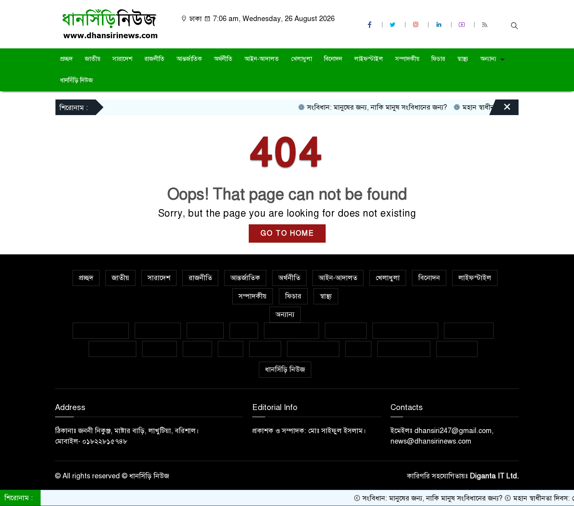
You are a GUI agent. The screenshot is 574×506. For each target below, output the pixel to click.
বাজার (197, 348)
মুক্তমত (265, 348)
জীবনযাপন (345, 330)
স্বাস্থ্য (462, 59)
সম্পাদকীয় (407, 59)
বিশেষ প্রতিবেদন (101, 330)
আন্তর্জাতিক (189, 59)
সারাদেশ (122, 59)
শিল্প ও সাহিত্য (403, 348)
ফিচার (438, 59)
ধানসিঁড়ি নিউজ (76, 80)
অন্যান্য (488, 59)
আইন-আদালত (261, 59)
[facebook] (370, 24)
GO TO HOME (287, 233)
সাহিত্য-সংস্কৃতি (313, 348)
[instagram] (416, 24)
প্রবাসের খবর (112, 348)
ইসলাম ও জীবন (291, 330)
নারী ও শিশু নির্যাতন (405, 330)
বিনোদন (333, 59)
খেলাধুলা (301, 59)
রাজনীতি (154, 59)
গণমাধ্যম (205, 330)
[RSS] (485, 24)
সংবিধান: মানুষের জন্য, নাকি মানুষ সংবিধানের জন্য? (366, 107)
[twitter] (393, 24)
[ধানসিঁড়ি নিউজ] (109, 24)
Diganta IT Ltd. (494, 476)
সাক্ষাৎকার (456, 348)
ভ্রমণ (230, 348)
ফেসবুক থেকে (468, 330)
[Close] (500, 109)
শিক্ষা (358, 348)
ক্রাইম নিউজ (158, 330)
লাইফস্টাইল (368, 59)
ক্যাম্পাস (159, 348)
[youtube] (462, 24)
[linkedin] (439, 24)
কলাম (244, 330)
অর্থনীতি (223, 59)
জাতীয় (92, 59)
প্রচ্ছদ (66, 59)
